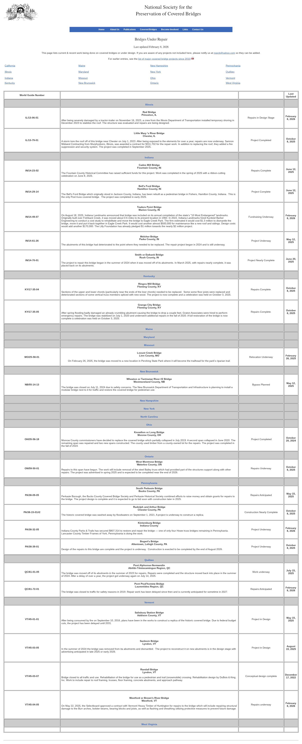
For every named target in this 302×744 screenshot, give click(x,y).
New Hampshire (159, 65)
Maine (81, 65)
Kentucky (10, 83)
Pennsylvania (233, 65)
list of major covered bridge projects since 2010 (164, 58)
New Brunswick (86, 83)
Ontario (154, 83)
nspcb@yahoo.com (224, 52)
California (10, 65)
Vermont (230, 78)
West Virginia (233, 83)
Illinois (8, 71)
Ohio (153, 78)
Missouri (83, 78)
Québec (230, 71)
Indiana (9, 78)
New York (155, 71)
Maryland (83, 71)
